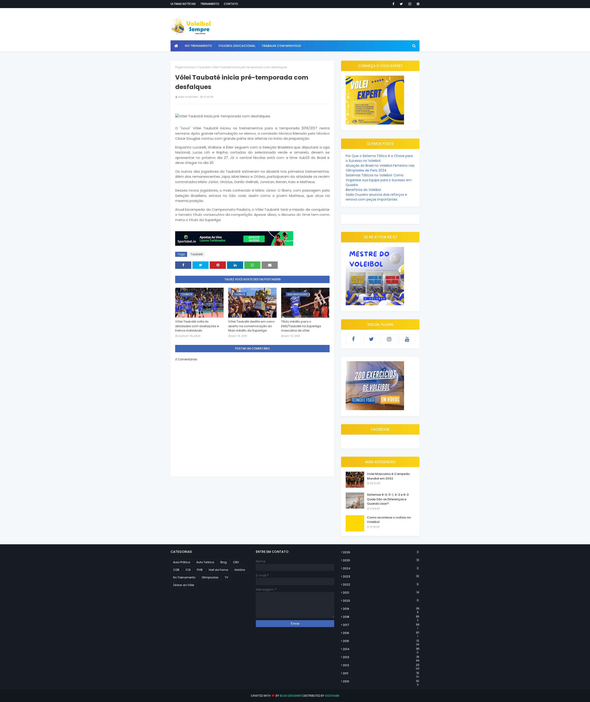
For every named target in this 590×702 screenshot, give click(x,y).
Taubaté (203, 67)
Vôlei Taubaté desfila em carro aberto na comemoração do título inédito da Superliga (251, 326)
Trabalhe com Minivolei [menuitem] (281, 46)
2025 (381, 560)
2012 (381, 665)
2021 (381, 592)
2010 (381, 681)
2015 (381, 641)
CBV (236, 562)
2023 (381, 576)
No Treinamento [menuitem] (198, 46)
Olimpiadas (210, 577)
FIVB (200, 570)
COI (188, 570)
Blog (223, 562)
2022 (381, 584)
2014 (381, 649)
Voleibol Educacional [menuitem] (236, 46)
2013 (381, 657)
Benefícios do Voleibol (363, 189)
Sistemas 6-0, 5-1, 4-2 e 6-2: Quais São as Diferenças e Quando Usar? (388, 499)
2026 (381, 552)
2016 (381, 633)
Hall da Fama (218, 570)
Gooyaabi (332, 696)
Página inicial (185, 67)
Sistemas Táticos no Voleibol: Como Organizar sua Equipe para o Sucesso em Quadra (379, 180)
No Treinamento (184, 577)
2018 (381, 617)
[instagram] (410, 4)
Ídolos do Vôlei (183, 585)
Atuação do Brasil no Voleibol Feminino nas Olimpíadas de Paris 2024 (380, 168)
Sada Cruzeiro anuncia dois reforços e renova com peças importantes (376, 197)
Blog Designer (290, 696)
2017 (381, 625)
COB (176, 570)
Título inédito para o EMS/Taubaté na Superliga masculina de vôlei (301, 326)
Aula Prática (181, 562)
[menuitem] (176, 45)
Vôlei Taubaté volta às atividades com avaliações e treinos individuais (197, 326)
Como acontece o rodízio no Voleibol (389, 519)
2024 (381, 568)
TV (226, 577)
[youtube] (407, 339)
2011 (381, 673)
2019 (381, 609)
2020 (381, 600)
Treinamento (209, 4)
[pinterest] (417, 4)
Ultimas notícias (183, 4)
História (239, 570)
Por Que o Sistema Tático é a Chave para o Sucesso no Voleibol (379, 158)
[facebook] (393, 4)
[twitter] (401, 4)
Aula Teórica (205, 562)
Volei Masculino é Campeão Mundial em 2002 (388, 476)
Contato (231, 4)
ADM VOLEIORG (188, 97)
